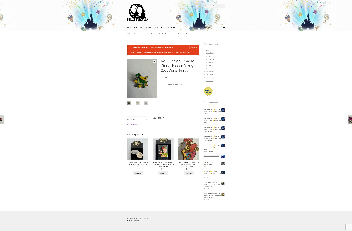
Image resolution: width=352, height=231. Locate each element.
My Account (171, 27)
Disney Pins (147, 34)
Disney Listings (138, 34)
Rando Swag (209, 81)
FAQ (156, 27)
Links (162, 27)
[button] (154, 61)
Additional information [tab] (134, 124)
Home (129, 27)
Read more (138, 173)
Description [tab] (131, 119)
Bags (207, 50)
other (209, 65)
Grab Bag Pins (210, 71)
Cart (141, 27)
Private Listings (210, 78)
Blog (135, 27)
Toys (209, 68)
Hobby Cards (211, 62)
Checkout (149, 27)
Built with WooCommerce (135, 220)
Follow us (194, 47)
